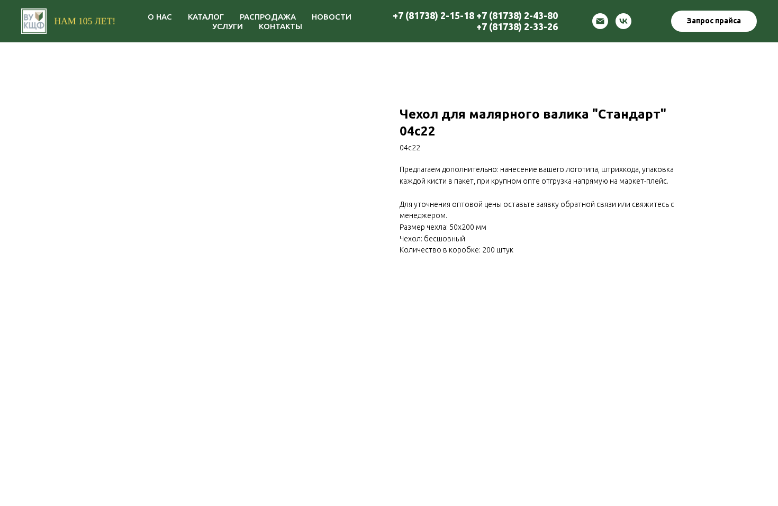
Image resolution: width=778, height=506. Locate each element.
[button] (714, 21)
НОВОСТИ (331, 16)
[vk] (623, 21)
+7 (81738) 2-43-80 (517, 15)
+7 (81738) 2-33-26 (517, 26)
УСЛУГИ (227, 26)
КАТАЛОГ (206, 16)
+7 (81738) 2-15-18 (433, 15)
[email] (600, 21)
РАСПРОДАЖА (268, 16)
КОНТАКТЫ (280, 26)
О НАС (160, 16)
